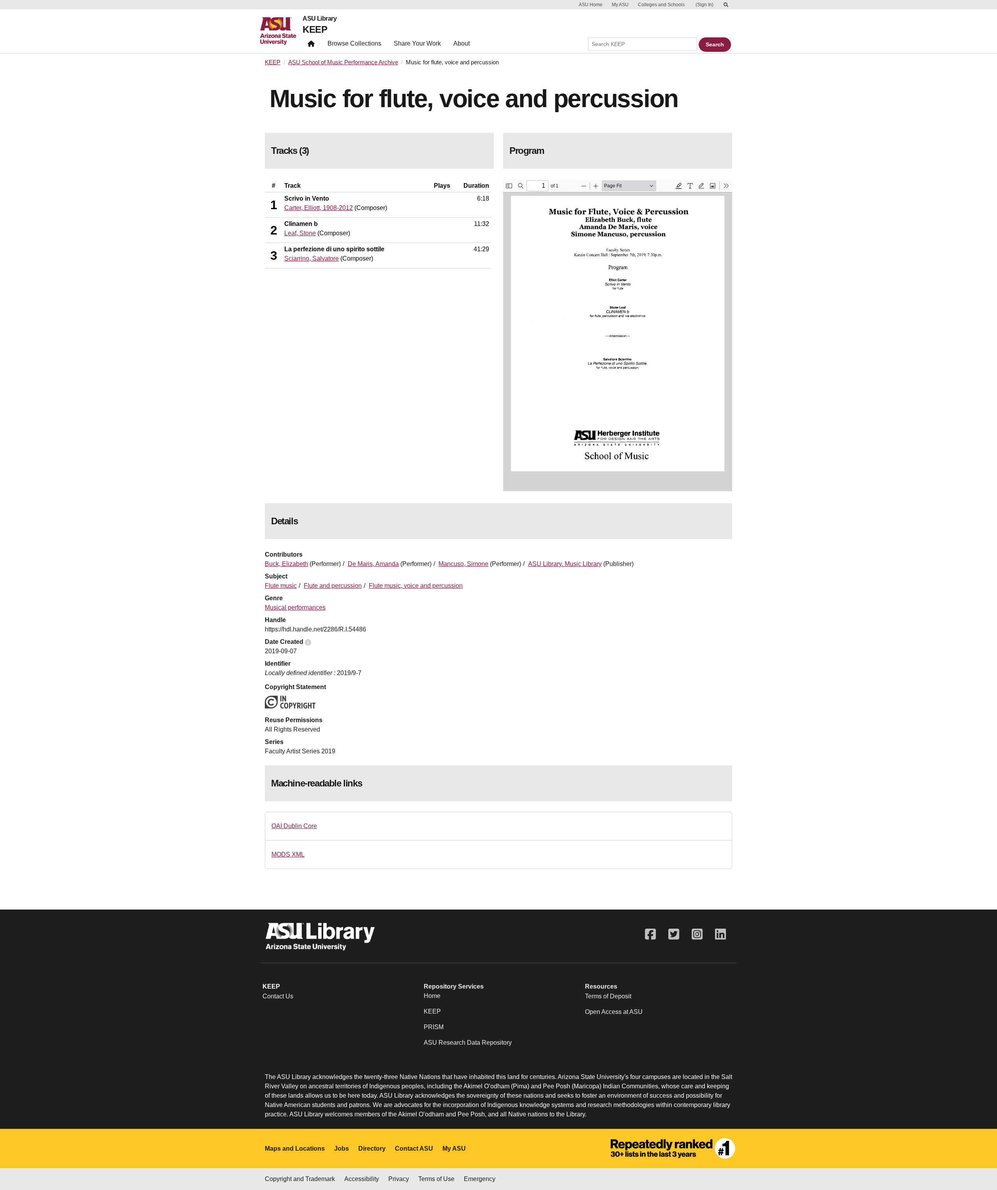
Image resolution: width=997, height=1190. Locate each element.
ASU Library (319, 19)
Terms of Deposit (608, 996)
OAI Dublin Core (294, 826)
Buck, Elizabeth (286, 564)
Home (432, 996)
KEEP (315, 29)
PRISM (434, 1027)
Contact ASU (414, 1148)
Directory (372, 1148)
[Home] (281, 31)
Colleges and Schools (661, 4)
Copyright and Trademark (300, 1179)
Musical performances (295, 607)
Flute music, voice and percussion (416, 585)
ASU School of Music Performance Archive (343, 62)
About (461, 43)
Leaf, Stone (300, 233)
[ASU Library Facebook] (650, 934)
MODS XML (288, 854)
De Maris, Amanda (373, 564)
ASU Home (590, 4)
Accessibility (361, 1179)
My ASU (620, 4)
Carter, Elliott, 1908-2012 (318, 208)
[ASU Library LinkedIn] (720, 934)
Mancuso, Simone (463, 564)
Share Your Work (417, 43)
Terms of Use (436, 1179)
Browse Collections (354, 43)
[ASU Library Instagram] (697, 934)
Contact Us (277, 996)
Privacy (398, 1179)
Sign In (704, 4)
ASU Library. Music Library (565, 564)
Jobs (341, 1148)
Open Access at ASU (614, 1011)
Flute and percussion (333, 585)
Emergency (479, 1179)
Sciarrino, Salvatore (311, 258)
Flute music (281, 585)
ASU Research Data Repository (468, 1042)
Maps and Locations (295, 1148)
